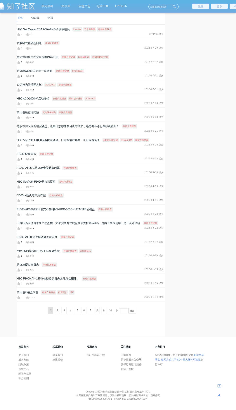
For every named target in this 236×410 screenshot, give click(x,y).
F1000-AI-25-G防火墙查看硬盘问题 (38, 167)
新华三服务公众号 (131, 359)
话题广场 (84, 6)
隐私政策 (23, 364)
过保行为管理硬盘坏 (29, 84)
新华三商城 (127, 369)
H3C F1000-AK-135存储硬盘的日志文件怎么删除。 (48, 278)
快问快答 (47, 6)
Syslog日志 (83, 57)
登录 (219, 6)
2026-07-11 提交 (154, 89)
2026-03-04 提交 (154, 241)
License (77, 29)
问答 (20, 17)
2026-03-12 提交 (154, 228)
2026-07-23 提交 (154, 61)
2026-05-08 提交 (154, 158)
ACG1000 (50, 84)
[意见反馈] (219, 386)
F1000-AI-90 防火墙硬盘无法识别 (37, 237)
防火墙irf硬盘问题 (27, 292)
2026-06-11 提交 (154, 131)
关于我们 (23, 355)
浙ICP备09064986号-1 (100, 398)
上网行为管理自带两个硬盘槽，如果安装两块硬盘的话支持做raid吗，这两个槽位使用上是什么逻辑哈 (78, 223)
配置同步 (62, 292)
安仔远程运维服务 (131, 364)
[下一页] (117, 310)
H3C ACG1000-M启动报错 (33, 98)
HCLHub (121, 6)
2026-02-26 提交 (154, 255)
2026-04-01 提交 (154, 200)
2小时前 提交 (156, 34)
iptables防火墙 (110, 140)
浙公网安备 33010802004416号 (131, 398)
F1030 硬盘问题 (26, 153)
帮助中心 (23, 369)
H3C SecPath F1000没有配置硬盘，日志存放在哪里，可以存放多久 (58, 140)
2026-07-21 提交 (154, 75)
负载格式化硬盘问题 (29, 43)
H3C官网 (126, 355)
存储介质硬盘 (105, 29)
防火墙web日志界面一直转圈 (34, 70)
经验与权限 (24, 373)
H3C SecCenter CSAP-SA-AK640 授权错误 (43, 29)
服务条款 (23, 359)
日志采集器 (89, 29)
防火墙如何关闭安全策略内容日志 (37, 57)
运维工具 (103, 6)
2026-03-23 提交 (154, 214)
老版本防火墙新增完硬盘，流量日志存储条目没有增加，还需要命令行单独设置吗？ (68, 126)
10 (110, 310)
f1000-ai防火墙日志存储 (31, 195)
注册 (200, 6)
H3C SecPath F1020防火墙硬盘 (36, 181)
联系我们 (58, 355)
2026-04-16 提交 (154, 172)
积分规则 (23, 378)
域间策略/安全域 (100, 57)
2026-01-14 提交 (154, 297)
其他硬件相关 (49, 112)
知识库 (65, 6)
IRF (72, 292)
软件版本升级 (75, 98)
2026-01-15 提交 (154, 269)
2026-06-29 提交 (154, 117)
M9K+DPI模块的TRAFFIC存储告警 (38, 250)
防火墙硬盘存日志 (28, 264)
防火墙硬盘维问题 (28, 112)
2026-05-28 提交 (154, 144)
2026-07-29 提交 (154, 48)
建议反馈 (58, 359)
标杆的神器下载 (96, 355)
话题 (50, 17)
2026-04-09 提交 (154, 186)
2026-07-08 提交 (154, 103)
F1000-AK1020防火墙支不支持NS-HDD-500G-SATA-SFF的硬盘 (56, 209)
